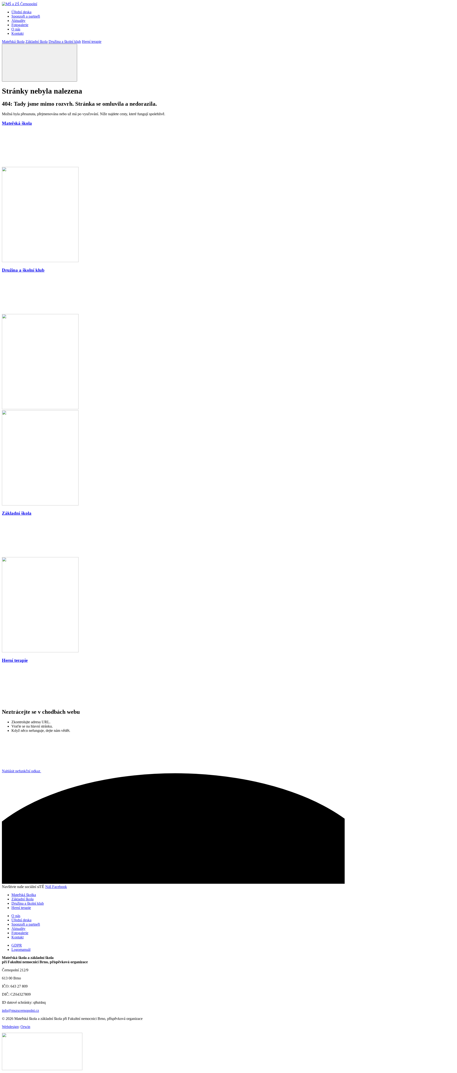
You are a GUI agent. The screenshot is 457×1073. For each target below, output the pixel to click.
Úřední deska (21, 12)
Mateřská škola (13, 42)
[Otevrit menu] (39, 63)
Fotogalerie (19, 25)
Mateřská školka (23, 895)
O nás (15, 29)
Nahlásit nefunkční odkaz (21, 771)
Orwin (25, 1027)
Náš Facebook (56, 887)
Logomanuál (20, 950)
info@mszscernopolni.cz (20, 1010)
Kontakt (17, 33)
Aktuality (18, 21)
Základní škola (36, 42)
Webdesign (10, 1027)
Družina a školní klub (65, 42)
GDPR (16, 945)
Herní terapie (91, 42)
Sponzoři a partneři (25, 16)
